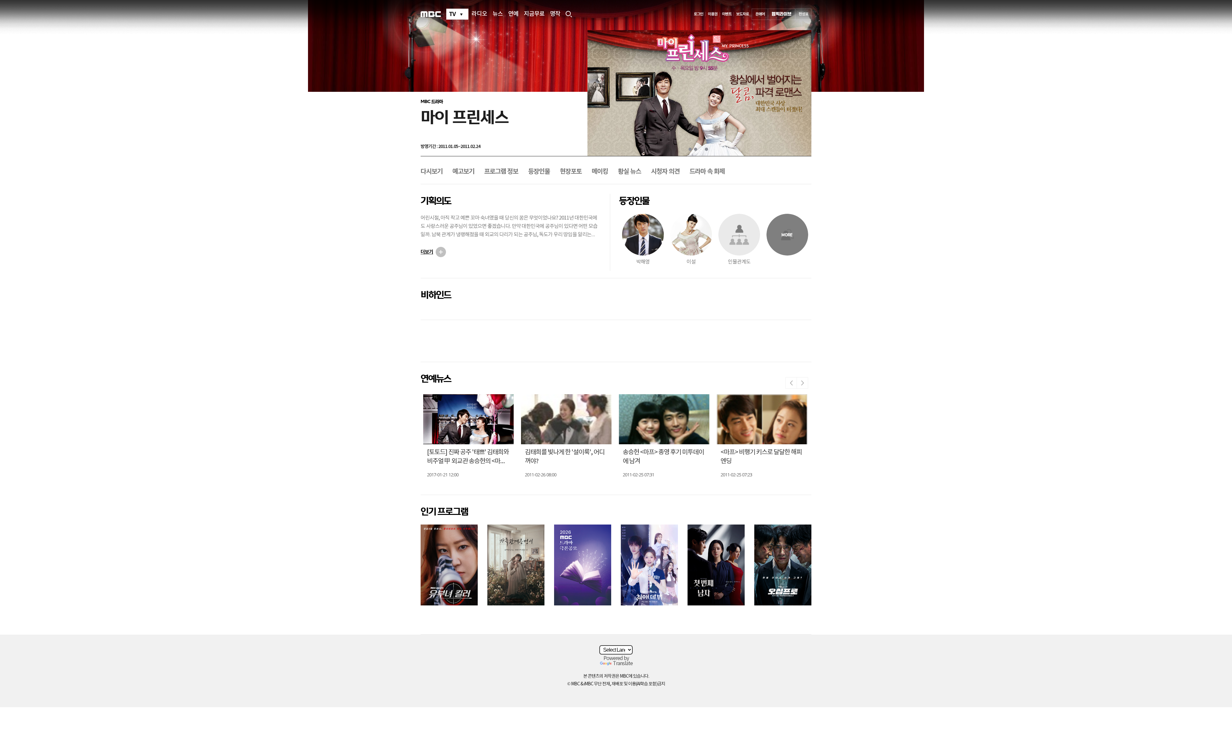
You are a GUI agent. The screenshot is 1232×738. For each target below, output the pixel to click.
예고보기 (463, 172)
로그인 (698, 14)
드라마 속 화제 (707, 172)
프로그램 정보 (501, 172)
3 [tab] (701, 149)
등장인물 (539, 172)
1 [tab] (690, 149)
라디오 (479, 14)
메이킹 (600, 172)
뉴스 (497, 14)
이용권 (712, 14)
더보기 (427, 252)
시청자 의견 (665, 172)
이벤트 (727, 14)
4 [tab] (706, 149)
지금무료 (534, 14)
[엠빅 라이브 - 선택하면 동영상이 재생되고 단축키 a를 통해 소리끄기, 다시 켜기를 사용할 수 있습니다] (781, 14)
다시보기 (431, 172)
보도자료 (742, 14)
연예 (513, 14)
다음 (802, 383)
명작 (555, 14)
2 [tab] (695, 149)
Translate (623, 663)
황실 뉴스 (629, 172)
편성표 (803, 14)
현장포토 (571, 172)
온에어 (760, 14)
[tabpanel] (699, 93)
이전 (791, 383)
